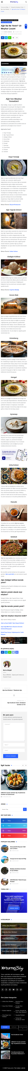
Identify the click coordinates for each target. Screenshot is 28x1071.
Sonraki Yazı (20, 700)
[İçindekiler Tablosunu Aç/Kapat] (24, 64)
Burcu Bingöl (8, 31)
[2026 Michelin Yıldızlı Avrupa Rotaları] (4, 881)
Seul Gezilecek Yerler (17, 1034)
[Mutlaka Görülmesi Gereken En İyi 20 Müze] (4, 870)
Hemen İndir (14, 908)
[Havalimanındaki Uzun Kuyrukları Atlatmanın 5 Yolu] (5, 1055)
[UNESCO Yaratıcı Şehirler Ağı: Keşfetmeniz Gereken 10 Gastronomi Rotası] (5, 1044)
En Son (5, 1027)
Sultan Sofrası (14, 251)
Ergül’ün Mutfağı (14, 289)
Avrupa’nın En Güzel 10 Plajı (18, 858)
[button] (23, 765)
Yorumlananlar (22, 1027)
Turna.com (10, 1068)
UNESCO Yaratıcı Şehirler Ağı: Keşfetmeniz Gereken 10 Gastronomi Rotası (18, 1043)
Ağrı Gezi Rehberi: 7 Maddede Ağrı (12, 690)
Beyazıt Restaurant (15, 204)
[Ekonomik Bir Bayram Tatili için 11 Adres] (4, 848)
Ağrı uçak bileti (10, 574)
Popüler (13, 1027)
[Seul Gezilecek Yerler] (5, 1036)
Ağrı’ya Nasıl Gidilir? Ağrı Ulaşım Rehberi (12, 623)
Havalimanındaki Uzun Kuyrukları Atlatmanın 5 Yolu (17, 1053)
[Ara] (26, 2)
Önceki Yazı (7, 688)
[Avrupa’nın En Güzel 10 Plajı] (4, 859)
